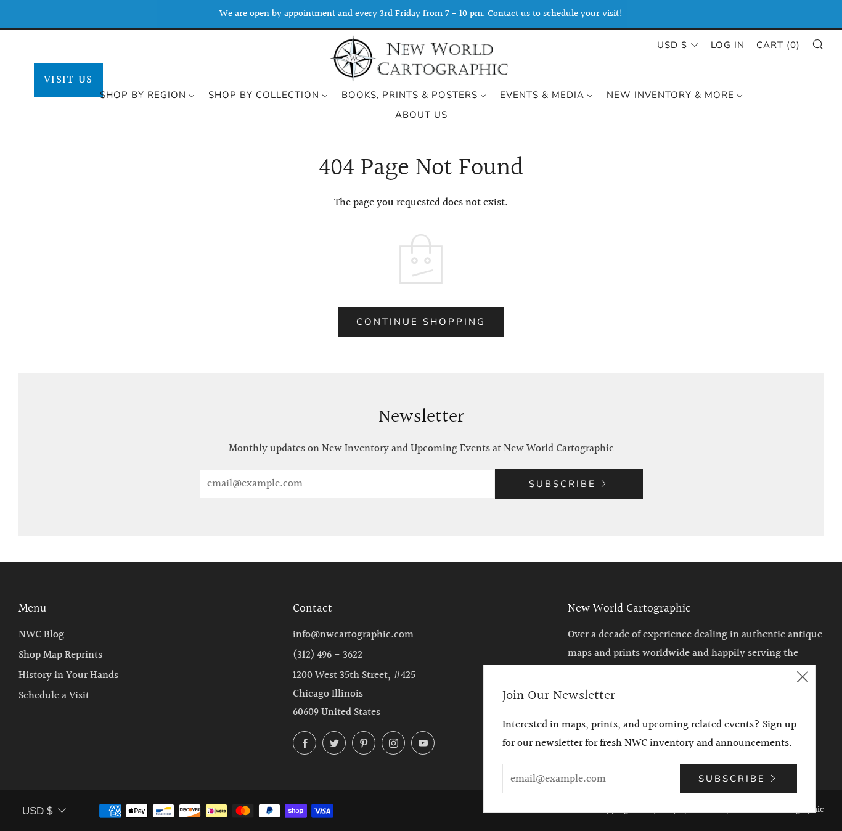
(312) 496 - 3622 (327, 655)
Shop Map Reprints (60, 655)
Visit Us (68, 80)
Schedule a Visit (53, 695)
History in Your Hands (68, 675)
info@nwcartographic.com (353, 634)
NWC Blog (41, 634)
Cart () (778, 45)
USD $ (672, 45)
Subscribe (562, 484)
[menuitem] (147, 94)
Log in (728, 45)
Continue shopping (421, 322)
